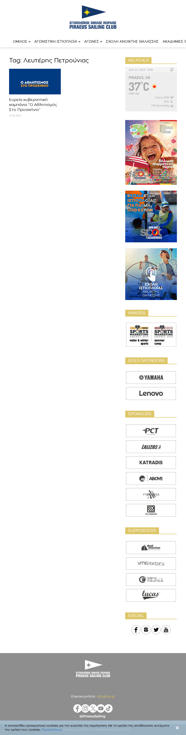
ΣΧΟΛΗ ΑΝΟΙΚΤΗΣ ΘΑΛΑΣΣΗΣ (132, 41)
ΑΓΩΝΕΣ (91, 41)
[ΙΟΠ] (93, 17)
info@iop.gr (106, 696)
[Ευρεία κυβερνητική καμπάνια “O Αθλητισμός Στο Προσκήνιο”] (35, 81)
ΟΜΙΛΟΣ (20, 41)
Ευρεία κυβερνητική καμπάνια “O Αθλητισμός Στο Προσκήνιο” (33, 105)
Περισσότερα (52, 729)
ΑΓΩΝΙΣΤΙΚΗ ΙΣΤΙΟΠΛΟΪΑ (55, 41)
